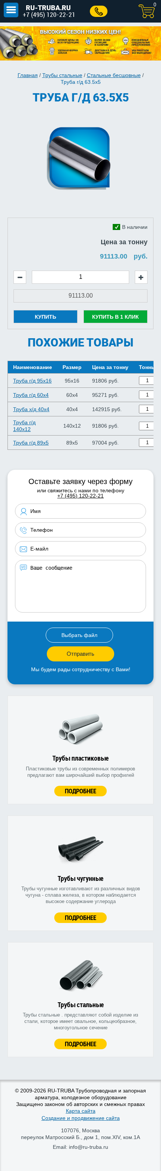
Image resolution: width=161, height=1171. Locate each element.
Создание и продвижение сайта (81, 1118)
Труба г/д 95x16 (32, 381)
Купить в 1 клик (115, 317)
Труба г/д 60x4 (31, 395)
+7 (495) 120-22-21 (49, 14)
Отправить (80, 654)
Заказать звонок (98, 11)
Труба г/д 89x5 (31, 443)
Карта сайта (80, 1111)
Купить (45, 317)
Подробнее (80, 791)
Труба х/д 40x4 (31, 409)
